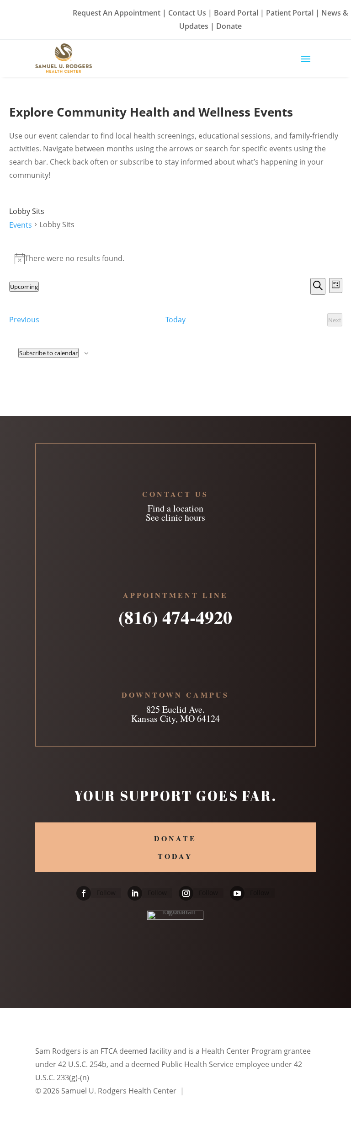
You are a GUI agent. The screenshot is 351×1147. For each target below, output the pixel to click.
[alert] (175, 258)
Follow (106, 892)
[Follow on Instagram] (186, 893)
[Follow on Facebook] (83, 893)
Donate (229, 26)
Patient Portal (290, 13)
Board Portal (235, 13)
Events (20, 225)
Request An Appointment (116, 13)
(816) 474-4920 (175, 614)
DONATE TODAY (175, 847)
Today (175, 320)
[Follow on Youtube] (237, 893)
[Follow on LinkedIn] (135, 893)
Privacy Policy (210, 1091)
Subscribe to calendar (48, 353)
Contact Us (187, 13)
